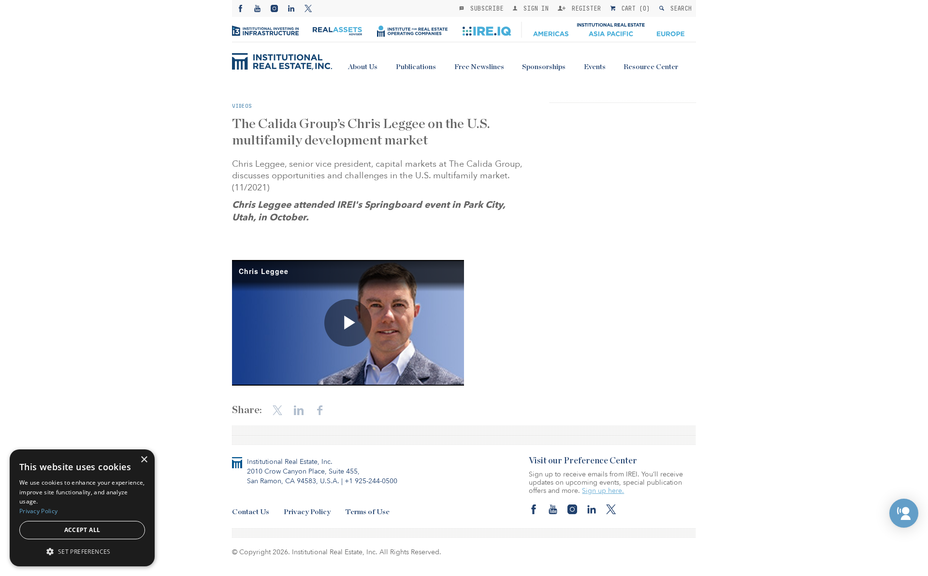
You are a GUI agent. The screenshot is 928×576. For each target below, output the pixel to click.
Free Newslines (479, 67)
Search (679, 8)
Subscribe (484, 8)
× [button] (143, 459)
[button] (903, 513)
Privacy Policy (307, 512)
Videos (242, 105)
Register (584, 8)
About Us (362, 67)
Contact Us (250, 512)
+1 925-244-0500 (371, 481)
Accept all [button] (82, 530)
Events (595, 67)
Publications (416, 67)
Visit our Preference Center (583, 461)
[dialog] (82, 507)
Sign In (534, 8)
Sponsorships (544, 67)
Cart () (634, 8)
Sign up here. (603, 490)
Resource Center (651, 67)
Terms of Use (367, 512)
